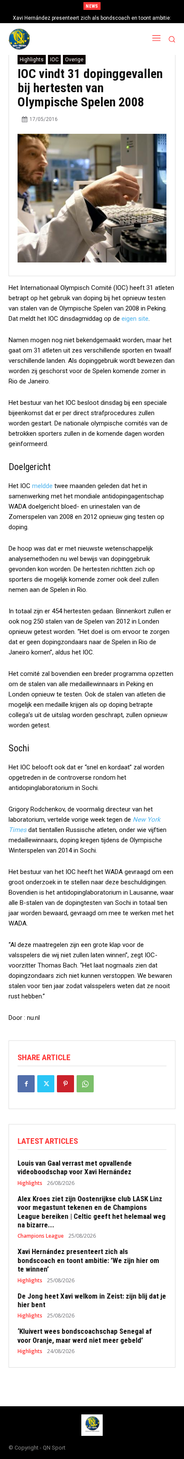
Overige (74, 60)
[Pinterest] (65, 1083)
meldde (42, 486)
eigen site (135, 319)
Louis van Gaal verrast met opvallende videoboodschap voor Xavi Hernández (75, 1167)
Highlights (32, 60)
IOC (54, 60)
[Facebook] (26, 1083)
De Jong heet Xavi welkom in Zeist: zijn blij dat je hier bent (92, 1300)
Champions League (41, 1236)
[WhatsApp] (85, 1083)
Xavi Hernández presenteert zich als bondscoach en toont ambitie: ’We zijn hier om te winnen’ (88, 1260)
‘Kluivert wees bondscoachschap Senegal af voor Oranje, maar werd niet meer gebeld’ (85, 1335)
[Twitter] (45, 1083)
